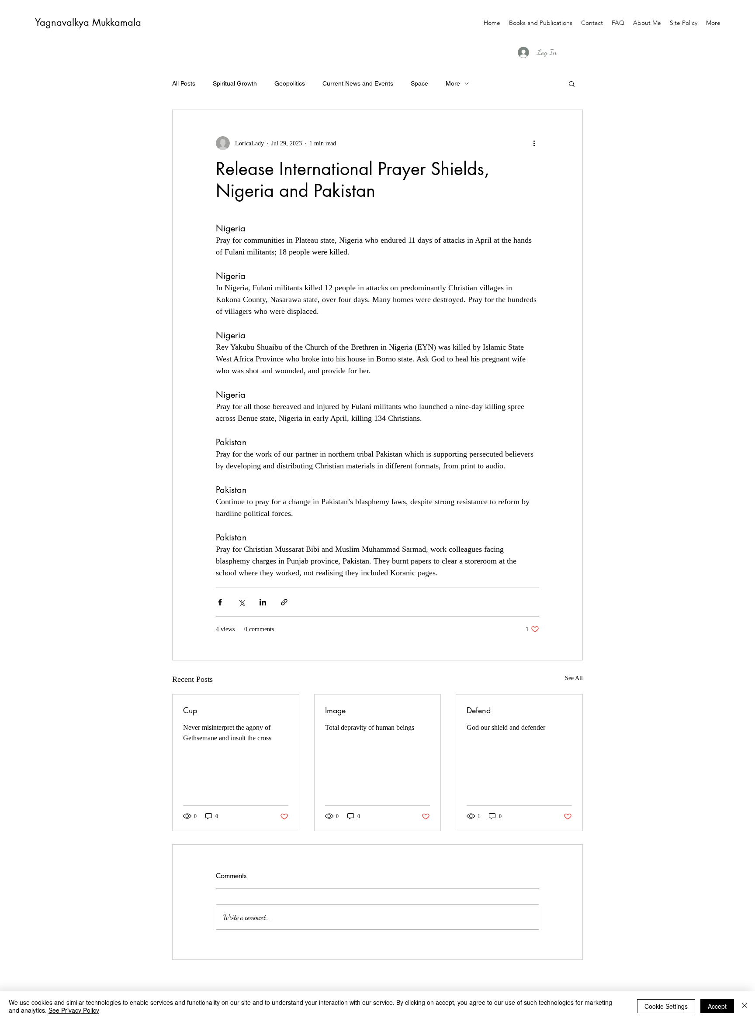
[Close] (744, 1006)
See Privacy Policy (73, 1010)
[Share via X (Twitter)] (241, 602)
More (453, 83)
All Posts (183, 83)
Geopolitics (289, 83)
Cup (190, 710)
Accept (717, 1006)
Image (335, 710)
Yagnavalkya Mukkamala (88, 22)
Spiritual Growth (235, 83)
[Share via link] (284, 602)
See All (574, 678)
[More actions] (534, 143)
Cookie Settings (666, 1006)
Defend (479, 710)
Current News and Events (357, 83)
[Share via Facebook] (220, 602)
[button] (572, 83)
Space (419, 83)
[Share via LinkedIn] (263, 602)
